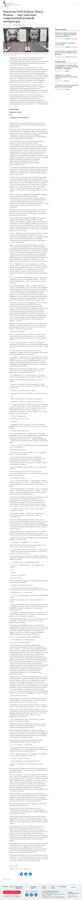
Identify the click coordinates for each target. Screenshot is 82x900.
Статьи (11, 886)
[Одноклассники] (21, 874)
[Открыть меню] (78, 4)
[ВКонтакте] (30, 874)
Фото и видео (44, 887)
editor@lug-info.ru (60, 897)
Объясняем (63, 886)
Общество (22, 25)
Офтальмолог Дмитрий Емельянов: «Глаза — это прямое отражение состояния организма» (66, 34)
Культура (15, 25)
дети (21, 868)
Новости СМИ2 (7, 879)
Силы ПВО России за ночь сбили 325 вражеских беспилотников (66, 86)
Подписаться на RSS (11, 892)
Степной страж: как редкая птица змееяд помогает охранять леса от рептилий (66, 52)
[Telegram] (25, 874)
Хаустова (12, 73)
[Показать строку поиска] (75, 4)
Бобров (12, 868)
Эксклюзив (74, 38)
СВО (17, 868)
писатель (26, 868)
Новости (5, 886)
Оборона (67, 71)
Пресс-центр (53, 887)
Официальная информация (19, 887)
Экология (67, 57)
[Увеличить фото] (25, 39)
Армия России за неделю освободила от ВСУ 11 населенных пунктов (66, 76)
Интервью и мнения (34, 887)
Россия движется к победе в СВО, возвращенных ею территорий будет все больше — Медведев (67, 67)
